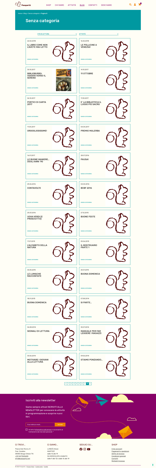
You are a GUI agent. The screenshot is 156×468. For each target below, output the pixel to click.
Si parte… (86, 302)
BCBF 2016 (86, 188)
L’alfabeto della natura (37, 246)
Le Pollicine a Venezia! (89, 46)
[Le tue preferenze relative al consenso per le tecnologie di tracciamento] (153, 465)
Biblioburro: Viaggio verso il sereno (36, 75)
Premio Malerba (90, 131)
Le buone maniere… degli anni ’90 (38, 160)
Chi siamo (59, 5)
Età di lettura (43, 34)
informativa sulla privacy (43, 430)
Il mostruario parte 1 (89, 246)
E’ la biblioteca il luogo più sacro (91, 103)
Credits (46, 466)
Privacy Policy (30, 466)
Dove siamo (106, 5)
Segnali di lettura (38, 331)
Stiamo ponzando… (92, 359)
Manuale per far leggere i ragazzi (91, 332)
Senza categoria (33, 13)
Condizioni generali (119, 456)
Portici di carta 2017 (36, 103)
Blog (82, 5)
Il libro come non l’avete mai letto (37, 46)
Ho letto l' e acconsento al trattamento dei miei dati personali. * (46, 431)
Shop (48, 5)
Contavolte (34, 188)
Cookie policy (39, 466)
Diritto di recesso (118, 454)
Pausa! (85, 159)
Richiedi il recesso (118, 461)
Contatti (92, 5)
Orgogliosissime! (37, 131)
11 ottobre (87, 73)
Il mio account (117, 449)
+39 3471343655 (21, 456)
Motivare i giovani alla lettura (37, 360)
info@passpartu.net (22, 459)
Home (20, 13)
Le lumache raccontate (34, 275)
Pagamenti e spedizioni (120, 451)
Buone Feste (88, 216)
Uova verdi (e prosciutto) (35, 217)
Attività (72, 5)
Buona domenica (90, 274)
